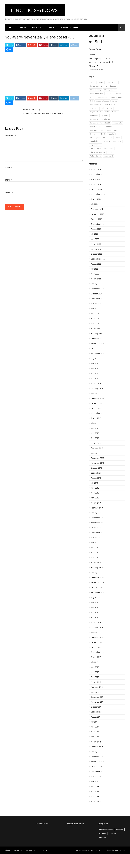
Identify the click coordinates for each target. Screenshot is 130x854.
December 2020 (97, 338)
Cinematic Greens (70, 27)
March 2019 (96, 443)
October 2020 (96, 348)
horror (114, 112)
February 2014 (97, 747)
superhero (117, 141)
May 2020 (95, 373)
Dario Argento (116, 97)
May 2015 (95, 672)
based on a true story (98, 86)
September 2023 (97, 224)
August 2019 (96, 418)
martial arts (117, 123)
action (92, 82)
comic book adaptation (99, 97)
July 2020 (94, 363)
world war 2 (108, 156)
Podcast (36, 27)
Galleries (102, 833)
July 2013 (94, 781)
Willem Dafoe (95, 156)
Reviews (23, 27)
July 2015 (94, 662)
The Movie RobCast (97, 152)
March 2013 (96, 801)
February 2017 (97, 567)
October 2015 (96, 647)
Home (10, 27)
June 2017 (95, 547)
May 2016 (95, 612)
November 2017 (97, 523)
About (7, 850)
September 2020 (97, 353)
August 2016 (96, 597)
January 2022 (96, 284)
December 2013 (97, 757)
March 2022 (96, 279)
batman (113, 86)
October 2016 (96, 587)
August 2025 (96, 179)
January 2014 (96, 752)
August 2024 (96, 199)
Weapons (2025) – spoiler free (102, 62)
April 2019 (95, 438)
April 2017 (95, 558)
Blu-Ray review (110, 90)
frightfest (94, 108)
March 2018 (96, 503)
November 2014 (97, 702)
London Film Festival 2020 (100, 123)
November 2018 (97, 463)
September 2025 (97, 174)
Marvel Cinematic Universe (100, 130)
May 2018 (95, 493)
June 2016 (95, 607)
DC (91, 101)
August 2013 (96, 776)
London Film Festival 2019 (100, 119)
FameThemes (120, 850)
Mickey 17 (93, 66)
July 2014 (94, 722)
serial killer (94, 141)
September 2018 (97, 473)
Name (8, 167)
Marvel (109, 126)
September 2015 (97, 652)
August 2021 (96, 304)
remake (111, 134)
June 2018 (95, 488)
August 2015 (96, 657)
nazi (116, 130)
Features (51, 27)
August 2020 (96, 358)
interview (94, 115)
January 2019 (96, 453)
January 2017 (96, 572)
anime (100, 82)
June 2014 (95, 727)
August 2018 (96, 478)
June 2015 (95, 667)
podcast (102, 134)
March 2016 (96, 622)
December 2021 (97, 289)
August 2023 (96, 229)
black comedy (95, 90)
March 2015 (96, 682)
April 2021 (95, 324)
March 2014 (96, 742)
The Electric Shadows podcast (101, 148)
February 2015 (97, 687)
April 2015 (95, 677)
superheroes (95, 145)
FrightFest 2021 (96, 112)
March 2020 (96, 383)
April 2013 (95, 796)
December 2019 (97, 398)
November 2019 (97, 403)
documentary (95, 104)
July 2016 (94, 602)
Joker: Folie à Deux (97, 69)
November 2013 (97, 762)
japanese (104, 115)
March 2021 (96, 328)
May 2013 (95, 791)
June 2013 (95, 786)
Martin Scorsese (96, 126)
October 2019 (96, 408)
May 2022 (95, 274)
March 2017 (96, 562)
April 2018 (95, 498)
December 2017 (97, 518)
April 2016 (95, 617)
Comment (10, 135)
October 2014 (96, 707)
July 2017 (94, 543)
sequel (117, 137)
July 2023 (94, 234)
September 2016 (97, 592)
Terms (44, 850)
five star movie (109, 104)
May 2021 (95, 319)
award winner (112, 82)
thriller (111, 152)
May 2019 (95, 433)
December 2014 (97, 697)
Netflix (92, 134)
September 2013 (97, 772)
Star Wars (106, 141)
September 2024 (97, 194)
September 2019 (97, 413)
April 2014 (95, 737)
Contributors (29, 109)
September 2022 (97, 259)
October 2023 (96, 219)
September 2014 (97, 712)
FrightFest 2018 (106, 108)
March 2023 (96, 244)
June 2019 (95, 428)
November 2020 (97, 343)
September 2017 (97, 533)
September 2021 (97, 299)
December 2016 (97, 577)
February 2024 (97, 209)
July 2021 (94, 309)
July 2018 (94, 483)
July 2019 (94, 423)
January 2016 (96, 632)
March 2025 (96, 184)
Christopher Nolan (114, 93)
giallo (107, 112)
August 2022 (96, 264)
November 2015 (97, 642)
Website (9, 192)
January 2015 (96, 692)
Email (8, 180)
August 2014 (96, 717)
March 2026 (96, 169)
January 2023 (96, 249)
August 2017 (96, 538)
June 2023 (95, 239)
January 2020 (96, 393)
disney (114, 101)
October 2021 (96, 294)
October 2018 (96, 468)
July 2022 (94, 269)
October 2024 (96, 189)
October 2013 (96, 766)
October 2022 (96, 254)
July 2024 (94, 204)
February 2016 (97, 627)
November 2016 (97, 582)
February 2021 (97, 333)
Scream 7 (93, 54)
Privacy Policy (31, 850)
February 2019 (97, 448)
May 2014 (95, 732)
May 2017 (95, 552)
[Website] (39, 110)
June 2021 (95, 313)
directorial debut (102, 101)
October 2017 (96, 528)
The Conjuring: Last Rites (100, 58)
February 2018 (97, 508)
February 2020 (97, 388)
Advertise (18, 850)
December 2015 (97, 637)
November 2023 (97, 214)
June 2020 (95, 368)
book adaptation (96, 93)
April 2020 (95, 378)
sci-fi (110, 137)
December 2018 (97, 458)
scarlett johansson (97, 137)
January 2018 (96, 513)
